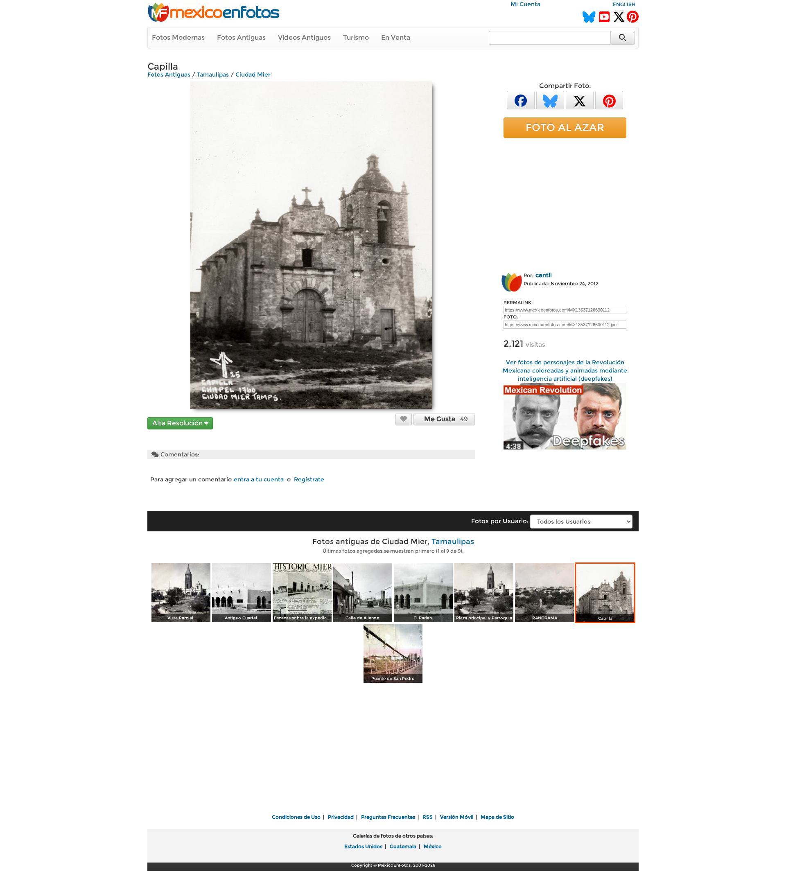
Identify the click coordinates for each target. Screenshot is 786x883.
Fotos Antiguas (241, 37)
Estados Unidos (363, 846)
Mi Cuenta (525, 4)
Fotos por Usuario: (500, 521)
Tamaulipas (213, 74)
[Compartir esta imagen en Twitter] (580, 100)
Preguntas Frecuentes (388, 817)
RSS (427, 817)
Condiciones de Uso (296, 817)
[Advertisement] (565, 203)
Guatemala (403, 846)
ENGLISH (624, 4)
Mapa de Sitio (497, 817)
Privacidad (341, 817)
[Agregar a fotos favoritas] (403, 418)
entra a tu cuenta (259, 479)
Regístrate (309, 479)
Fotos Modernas (178, 37)
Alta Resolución (178, 423)
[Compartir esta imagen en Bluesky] (550, 100)
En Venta (395, 37)
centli (543, 275)
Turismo (356, 37)
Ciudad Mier (253, 74)
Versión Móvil (456, 817)
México (433, 846)
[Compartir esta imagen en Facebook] (521, 100)
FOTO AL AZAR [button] (565, 127)
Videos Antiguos (304, 37)
